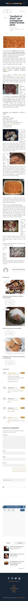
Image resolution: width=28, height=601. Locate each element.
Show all (23, 11)
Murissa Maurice (12, 373)
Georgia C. (10, 417)
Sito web (4, 462)
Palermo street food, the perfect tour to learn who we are (17, 547)
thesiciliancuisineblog (14, 29)
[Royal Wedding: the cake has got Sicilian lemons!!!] (6, 558)
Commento (5, 435)
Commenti (19, 543)
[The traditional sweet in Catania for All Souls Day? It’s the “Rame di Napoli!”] (6, 564)
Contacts (14, 591)
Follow (22, 510)
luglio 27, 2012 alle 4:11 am (13, 400)
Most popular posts (14, 588)
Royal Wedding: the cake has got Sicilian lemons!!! (17, 554)
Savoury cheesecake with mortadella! (12, 328)
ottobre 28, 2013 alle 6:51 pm (13, 419)
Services (14, 590)
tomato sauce (9, 124)
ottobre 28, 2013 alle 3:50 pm (13, 409)
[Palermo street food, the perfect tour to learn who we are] (6, 550)
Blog (14, 585)
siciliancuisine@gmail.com (14, 581)
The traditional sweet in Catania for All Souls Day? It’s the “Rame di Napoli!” (17, 563)
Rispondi (22, 373)
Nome (4, 450)
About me (14, 587)
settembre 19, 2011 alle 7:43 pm (14, 389)
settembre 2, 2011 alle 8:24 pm (13, 374)
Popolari (8, 543)
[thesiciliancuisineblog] (14, 3)
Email (4, 456)
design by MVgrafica (20, 597)
